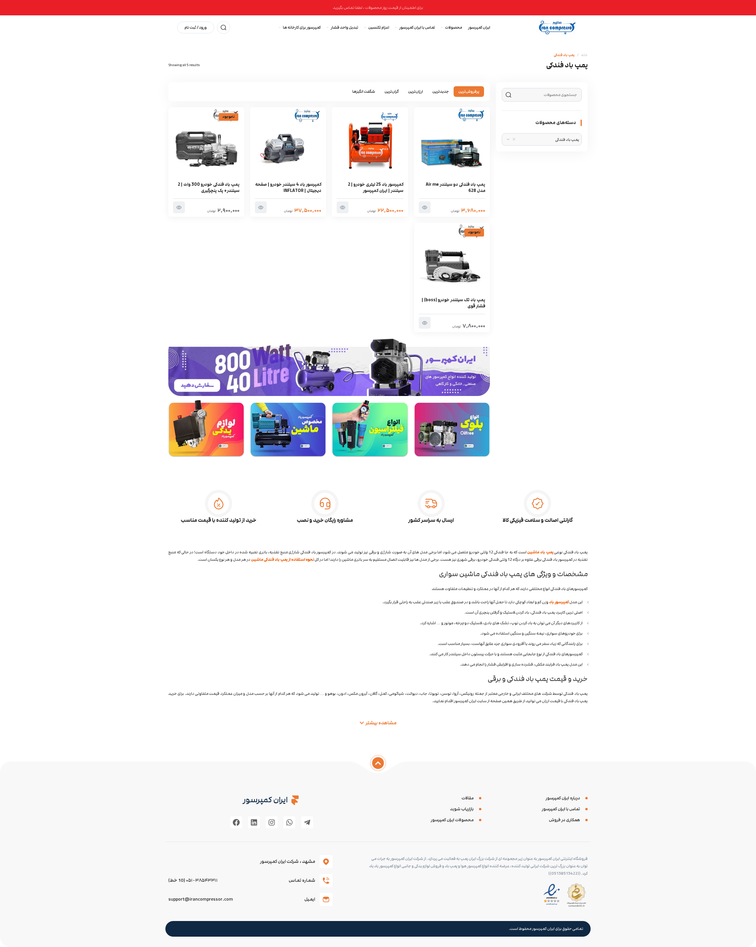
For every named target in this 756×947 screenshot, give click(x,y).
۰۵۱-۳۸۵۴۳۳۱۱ (202, 880)
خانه (584, 55)
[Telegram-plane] (307, 822)
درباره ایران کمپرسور (563, 798)
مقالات (468, 798)
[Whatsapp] (289, 822)
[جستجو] (223, 27)
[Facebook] (236, 822)
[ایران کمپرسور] (295, 800)
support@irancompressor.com (200, 899)
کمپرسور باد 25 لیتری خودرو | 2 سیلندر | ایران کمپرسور (375, 187)
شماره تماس (302, 880)
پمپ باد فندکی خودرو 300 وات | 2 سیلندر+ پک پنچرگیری (208, 187)
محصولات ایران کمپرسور (452, 820)
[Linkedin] (254, 822)
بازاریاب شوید (462, 809)
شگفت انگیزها (363, 91)
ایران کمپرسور (265, 800)
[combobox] (542, 139)
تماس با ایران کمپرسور (561, 809)
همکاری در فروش (564, 820)
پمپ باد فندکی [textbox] (567, 140)
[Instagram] (272, 822)
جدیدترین (440, 91)
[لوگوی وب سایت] (557, 27)
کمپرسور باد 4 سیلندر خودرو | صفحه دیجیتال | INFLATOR (288, 187)
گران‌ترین (391, 91)
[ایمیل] (326, 899)
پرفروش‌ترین (468, 91)
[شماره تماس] (326, 880)
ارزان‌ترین (415, 91)
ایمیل (309, 899)
